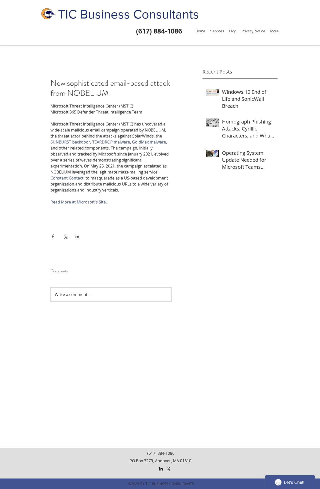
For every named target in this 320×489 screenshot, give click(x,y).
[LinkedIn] (161, 468)
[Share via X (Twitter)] (65, 236)
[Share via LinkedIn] (77, 236)
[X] (168, 468)
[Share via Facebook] (52, 236)
